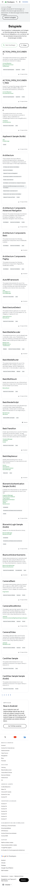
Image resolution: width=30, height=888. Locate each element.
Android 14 (4, 811)
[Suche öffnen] (17, 2)
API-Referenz (4, 830)
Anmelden (25, 2)
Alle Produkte (4, 870)
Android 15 (4, 808)
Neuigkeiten (4, 755)
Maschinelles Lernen (6, 770)
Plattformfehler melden (7, 842)
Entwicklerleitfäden (6, 828)
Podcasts (3, 760)
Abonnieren (25, 880)
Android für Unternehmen (7, 748)
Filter (24, 45)
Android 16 (4, 806)
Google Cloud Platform (7, 868)
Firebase (3, 865)
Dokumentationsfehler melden (9, 845)
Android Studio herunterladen (8, 833)
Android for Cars (5, 794)
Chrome (3, 863)
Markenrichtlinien (19, 876)
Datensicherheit (5, 750)
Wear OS (3, 789)
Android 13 (4, 814)
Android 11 (4, 819)
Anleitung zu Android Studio (8, 825)
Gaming (3, 767)
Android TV (4, 797)
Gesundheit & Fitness (6, 772)
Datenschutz (4, 777)
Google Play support (6, 847)
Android (3, 745)
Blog (2, 758)
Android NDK (4, 836)
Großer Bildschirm (5, 787)
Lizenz (11, 876)
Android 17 (4, 803)
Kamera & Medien (5, 775)
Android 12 (4, 816)
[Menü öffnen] (2, 2)
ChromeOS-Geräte (6, 792)
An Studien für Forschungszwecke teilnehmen (13, 850)
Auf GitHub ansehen (14, 726)
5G (2, 780)
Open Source (4, 753)
